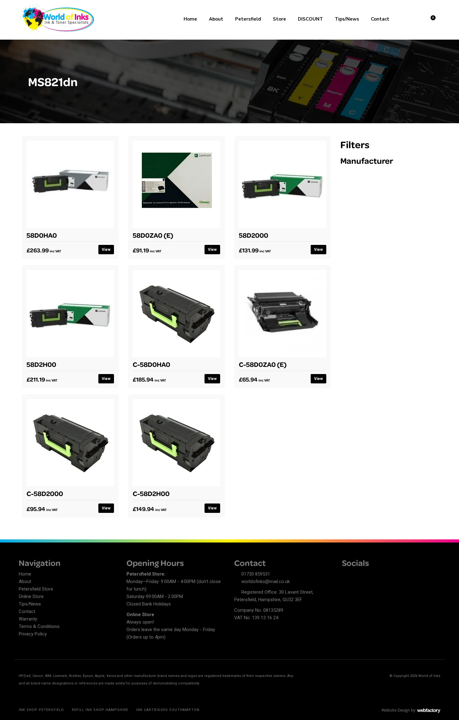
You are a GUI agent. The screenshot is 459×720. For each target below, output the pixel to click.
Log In (414, 18)
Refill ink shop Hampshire (100, 710)
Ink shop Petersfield (41, 710)
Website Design (396, 710)
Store (279, 19)
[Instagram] (368, 575)
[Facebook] (346, 575)
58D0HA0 (42, 235)
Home (190, 19)
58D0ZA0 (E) (153, 235)
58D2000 (253, 235)
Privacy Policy (33, 634)
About (216, 19)
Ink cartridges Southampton (168, 710)
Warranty (28, 619)
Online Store (31, 596)
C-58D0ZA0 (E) (263, 364)
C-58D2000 (45, 493)
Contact (380, 19)
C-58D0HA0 (151, 364)
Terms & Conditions (39, 626)
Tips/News (347, 19)
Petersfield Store (36, 589)
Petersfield (248, 19)
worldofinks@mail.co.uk (265, 581)
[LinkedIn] (357, 575)
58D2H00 (41, 364)
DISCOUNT (310, 19)
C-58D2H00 (151, 493)
